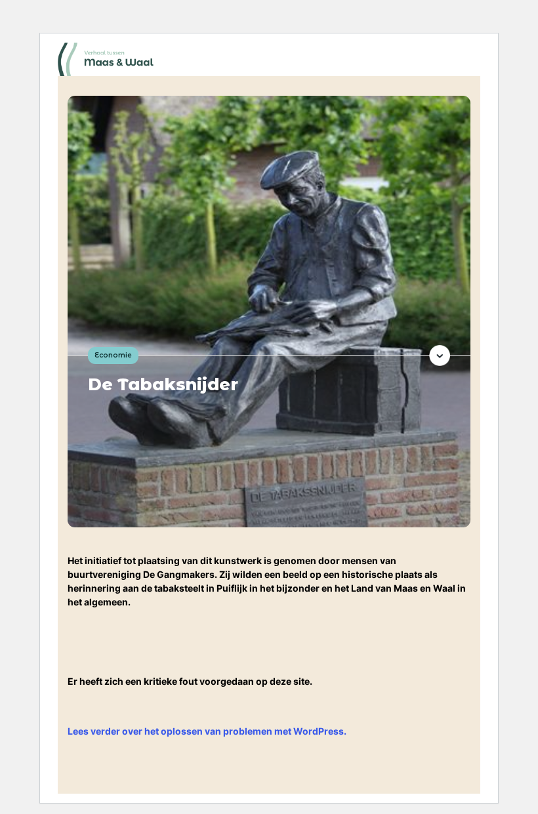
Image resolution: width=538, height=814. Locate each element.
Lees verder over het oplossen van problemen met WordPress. (207, 731)
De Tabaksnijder (163, 384)
